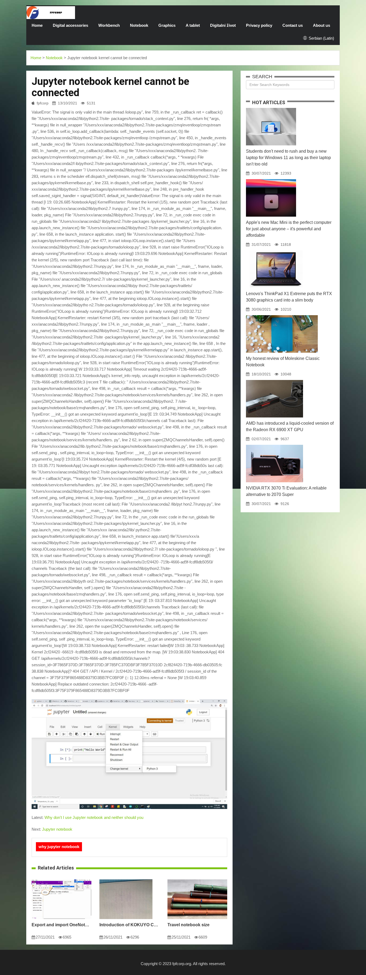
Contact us (292, 25)
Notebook (139, 25)
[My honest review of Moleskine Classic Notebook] (282, 315)
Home (37, 25)
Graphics (166, 25)
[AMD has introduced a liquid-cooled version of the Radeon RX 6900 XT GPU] (274, 379)
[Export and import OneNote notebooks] (61, 879)
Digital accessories (70, 25)
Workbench (109, 25)
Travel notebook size (188, 925)
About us (321, 25)
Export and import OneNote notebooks (61, 925)
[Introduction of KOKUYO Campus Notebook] (125, 879)
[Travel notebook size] (197, 879)
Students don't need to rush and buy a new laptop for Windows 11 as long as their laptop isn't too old (288, 157)
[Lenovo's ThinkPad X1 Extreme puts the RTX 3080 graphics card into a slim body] (276, 250)
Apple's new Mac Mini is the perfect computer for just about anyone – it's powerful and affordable (288, 229)
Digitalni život (223, 25)
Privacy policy (259, 25)
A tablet (193, 25)
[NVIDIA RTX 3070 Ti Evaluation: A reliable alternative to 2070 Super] (274, 444)
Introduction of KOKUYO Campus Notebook (129, 925)
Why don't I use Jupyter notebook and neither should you (93, 817)
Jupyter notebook (57, 829)
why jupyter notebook (59, 846)
